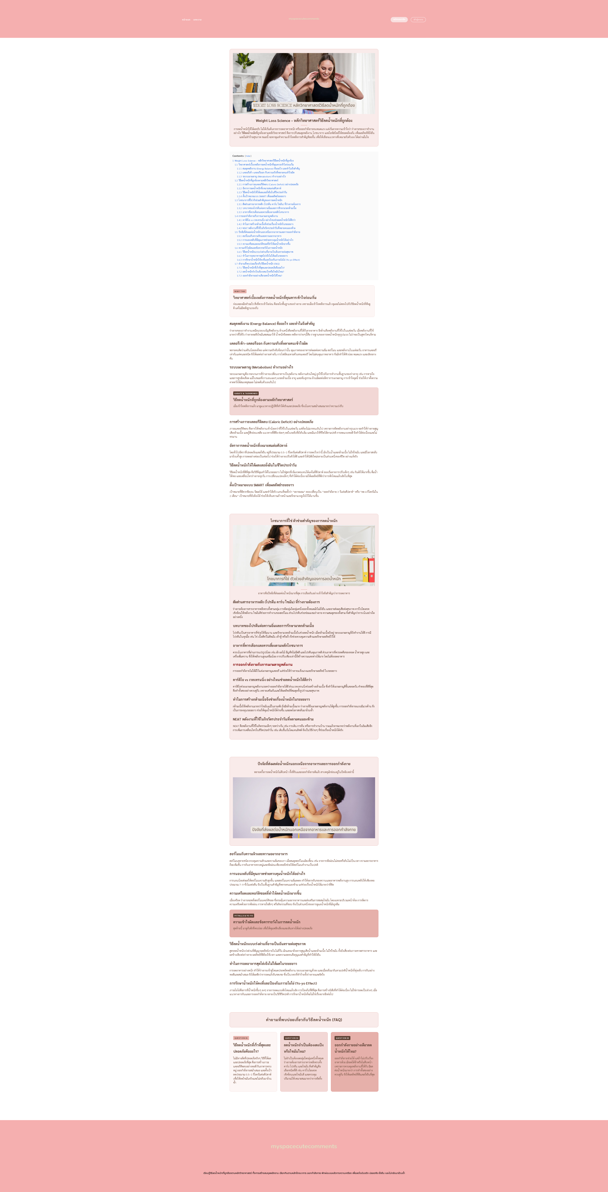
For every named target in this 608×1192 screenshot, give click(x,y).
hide (248, 156)
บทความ (197, 19)
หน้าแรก (186, 19)
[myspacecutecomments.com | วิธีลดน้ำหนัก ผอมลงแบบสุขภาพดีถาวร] (304, 19)
